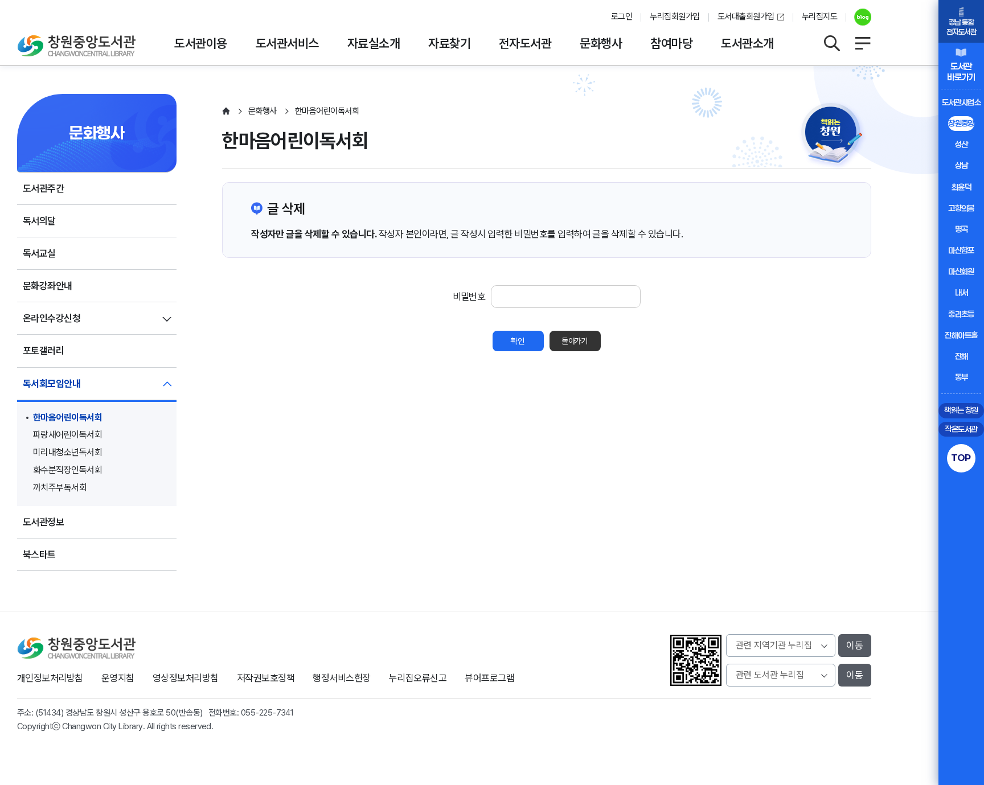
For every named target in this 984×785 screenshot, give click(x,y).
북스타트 (39, 554)
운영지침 (117, 678)
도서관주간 (43, 188)
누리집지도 (819, 16)
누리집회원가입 (674, 16)
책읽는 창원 (961, 410)
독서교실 (39, 253)
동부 (961, 377)
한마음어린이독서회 (67, 417)
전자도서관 (525, 43)
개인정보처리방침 (50, 678)
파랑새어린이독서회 (67, 434)
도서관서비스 (287, 43)
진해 (961, 356)
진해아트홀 (961, 335)
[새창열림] (858, 17)
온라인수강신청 (51, 318)
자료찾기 (449, 43)
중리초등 (961, 314)
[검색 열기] (831, 43)
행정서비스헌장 (341, 678)
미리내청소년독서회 (67, 452)
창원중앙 (961, 123)
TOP (961, 458)
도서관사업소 (961, 102)
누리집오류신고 (417, 678)
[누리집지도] (862, 43)
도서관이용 (200, 43)
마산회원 (961, 271)
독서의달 (39, 221)
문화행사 (601, 43)
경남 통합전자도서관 (961, 27)
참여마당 (671, 43)
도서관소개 (747, 43)
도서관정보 (43, 522)
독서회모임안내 (51, 383)
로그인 (621, 16)
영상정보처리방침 (186, 678)
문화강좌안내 (47, 285)
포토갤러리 (43, 350)
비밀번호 (469, 296)
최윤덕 (961, 187)
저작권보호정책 (265, 678)
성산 (961, 144)
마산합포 (961, 250)
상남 (961, 165)
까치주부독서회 (60, 487)
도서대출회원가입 (746, 16)
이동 (854, 645)
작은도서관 (961, 429)
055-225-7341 (267, 713)
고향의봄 (961, 208)
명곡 (961, 229)
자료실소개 (373, 43)
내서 (961, 292)
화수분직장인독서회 (67, 470)
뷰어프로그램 (489, 678)
